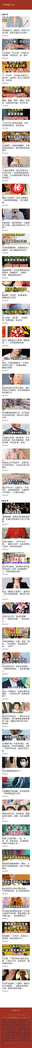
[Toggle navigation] (28, 4)
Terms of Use (5, 1017)
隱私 (10, 1017)
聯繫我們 (14, 1017)
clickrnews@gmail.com (24, 1017)
